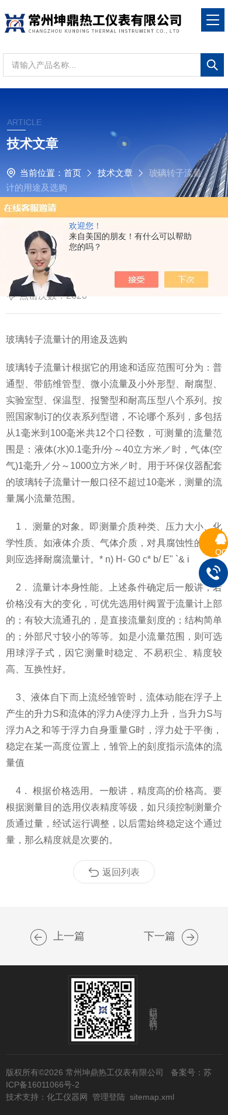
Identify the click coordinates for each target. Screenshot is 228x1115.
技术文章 (115, 173)
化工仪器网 (67, 1097)
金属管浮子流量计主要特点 (190, 937)
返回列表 (121, 872)
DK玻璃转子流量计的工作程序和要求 (38, 937)
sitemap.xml (152, 1097)
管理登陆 (108, 1097)
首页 (72, 173)
